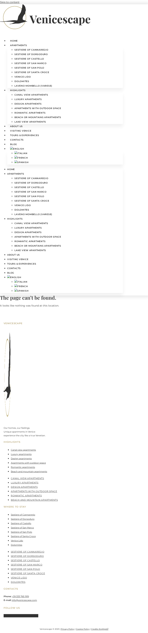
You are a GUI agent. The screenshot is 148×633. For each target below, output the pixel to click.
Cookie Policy (83, 629)
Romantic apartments (29, 112)
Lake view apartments (30, 121)
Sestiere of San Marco (30, 63)
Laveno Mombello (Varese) (33, 85)
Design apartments (28, 103)
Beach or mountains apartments (37, 117)
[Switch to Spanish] (21, 162)
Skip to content (9, 2)
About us (16, 126)
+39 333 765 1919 (20, 596)
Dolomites (21, 81)
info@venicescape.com (24, 600)
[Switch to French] (21, 157)
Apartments (18, 45)
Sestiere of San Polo (29, 67)
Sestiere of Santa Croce (31, 72)
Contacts (17, 139)
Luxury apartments (28, 99)
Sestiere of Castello (29, 58)
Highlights (18, 90)
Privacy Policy (67, 629)
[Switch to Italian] (20, 153)
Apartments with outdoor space (37, 108)
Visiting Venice (20, 130)
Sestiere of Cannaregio (31, 49)
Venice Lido (22, 76)
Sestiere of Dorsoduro (31, 54)
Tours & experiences (24, 135)
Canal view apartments (31, 94)
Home (14, 40)
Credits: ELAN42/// (99, 629)
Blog (13, 144)
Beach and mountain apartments (29, 471)
